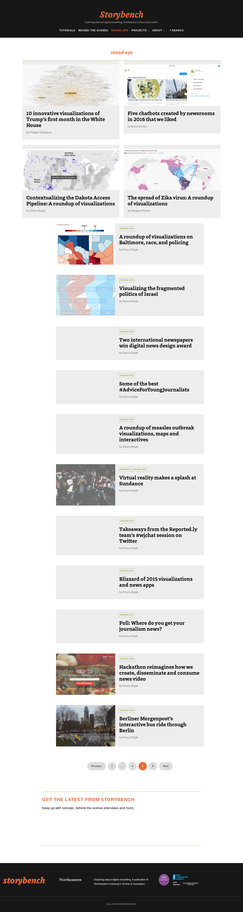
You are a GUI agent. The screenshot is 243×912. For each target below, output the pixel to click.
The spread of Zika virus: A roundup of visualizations (170, 200)
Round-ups (119, 30)
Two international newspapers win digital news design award (156, 342)
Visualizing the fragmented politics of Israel (152, 290)
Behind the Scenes (93, 30)
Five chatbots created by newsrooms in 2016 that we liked (171, 115)
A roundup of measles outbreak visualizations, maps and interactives (156, 433)
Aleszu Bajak (37, 210)
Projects (139, 30)
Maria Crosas (139, 126)
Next (165, 766)
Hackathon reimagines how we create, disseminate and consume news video (159, 672)
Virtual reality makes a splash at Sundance (157, 480)
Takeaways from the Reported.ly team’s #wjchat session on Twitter (158, 534)
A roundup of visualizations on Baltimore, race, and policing (156, 239)
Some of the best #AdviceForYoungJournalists (154, 386)
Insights (125, 469)
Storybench (121, 14)
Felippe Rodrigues (41, 132)
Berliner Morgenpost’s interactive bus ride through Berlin (152, 724)
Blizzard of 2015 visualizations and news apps (156, 581)
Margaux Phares (140, 210)
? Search (176, 30)
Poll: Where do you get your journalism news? (151, 625)
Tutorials (67, 30)
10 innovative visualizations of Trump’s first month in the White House (65, 118)
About (157, 30)
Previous (96, 766)
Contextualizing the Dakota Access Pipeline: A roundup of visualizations (70, 200)
